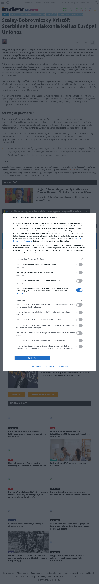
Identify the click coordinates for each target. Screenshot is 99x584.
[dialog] (49, 292)
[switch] (79, 264)
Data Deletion (36, 366)
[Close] (91, 217)
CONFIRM (32, 358)
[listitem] (49, 259)
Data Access (49, 366)
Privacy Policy (63, 366)
